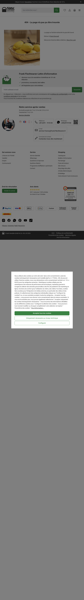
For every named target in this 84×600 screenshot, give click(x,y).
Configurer (42, 323)
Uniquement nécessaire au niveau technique (42, 318)
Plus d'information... (37, 308)
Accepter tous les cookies (42, 313)
